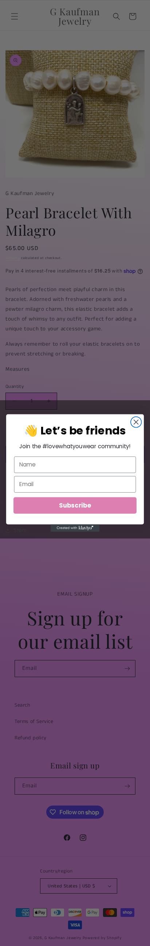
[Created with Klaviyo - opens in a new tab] (75, 528)
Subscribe (75, 505)
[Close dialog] (136, 422)
